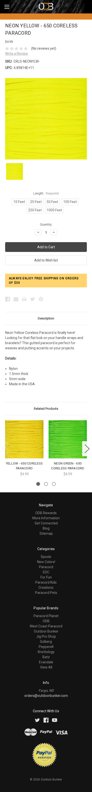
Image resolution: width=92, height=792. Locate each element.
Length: (46, 193)
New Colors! (46, 562)
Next (87, 448)
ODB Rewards (46, 513)
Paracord (46, 567)
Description (46, 318)
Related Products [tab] (46, 408)
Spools (46, 557)
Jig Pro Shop (46, 636)
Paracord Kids (46, 582)
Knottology (46, 652)
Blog (46, 528)
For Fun (46, 577)
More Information (46, 518)
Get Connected (46, 523)
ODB (46, 621)
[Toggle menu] (6, 6)
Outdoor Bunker (46, 631)
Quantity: (46, 224)
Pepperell (46, 647)
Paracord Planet (46, 616)
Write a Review (16, 54)
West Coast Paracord (46, 626)
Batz (46, 657)
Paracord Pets (46, 593)
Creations (46, 587)
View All (46, 667)
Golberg (46, 642)
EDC (46, 572)
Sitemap (46, 533)
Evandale (46, 662)
